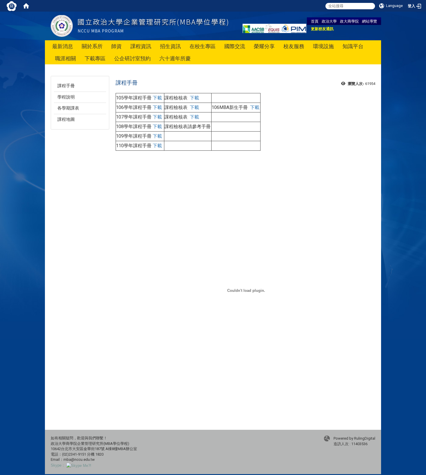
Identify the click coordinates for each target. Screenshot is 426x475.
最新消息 (62, 46)
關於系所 (92, 46)
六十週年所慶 (175, 58)
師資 (116, 46)
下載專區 (95, 58)
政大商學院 (349, 21)
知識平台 (353, 46)
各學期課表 (68, 108)
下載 (157, 98)
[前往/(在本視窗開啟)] (139, 25)
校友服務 (293, 46)
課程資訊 (140, 46)
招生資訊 (170, 46)
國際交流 (234, 46)
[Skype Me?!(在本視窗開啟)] (78, 465)
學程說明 (66, 97)
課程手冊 (66, 85)
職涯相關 (65, 58)
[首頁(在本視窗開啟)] (26, 6)
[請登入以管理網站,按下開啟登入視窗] (11, 6)
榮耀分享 (264, 46)
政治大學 (329, 21)
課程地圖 (66, 119)
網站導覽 (369, 21)
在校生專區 (203, 46)
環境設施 (323, 46)
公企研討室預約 (132, 58)
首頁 (314, 21)
